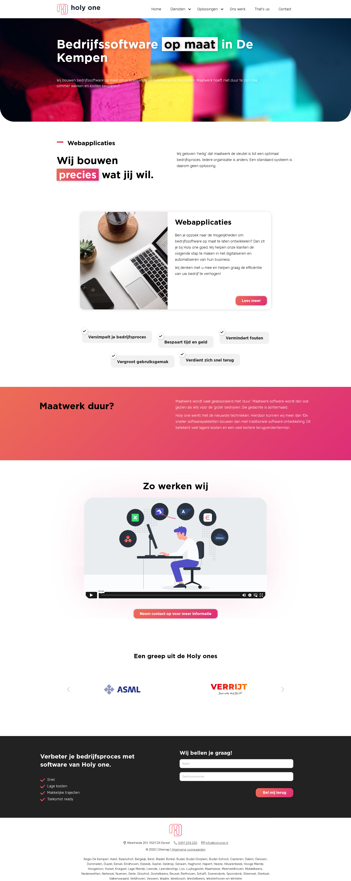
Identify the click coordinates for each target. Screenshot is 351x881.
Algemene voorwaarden (189, 849)
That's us (262, 9)
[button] (179, 9)
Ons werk (237, 9)
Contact (285, 9)
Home (156, 9)
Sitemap (164, 849)
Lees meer (251, 300)
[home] (79, 9)
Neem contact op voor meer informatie (175, 614)
